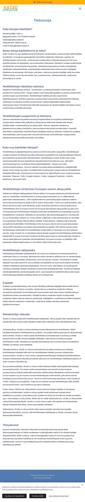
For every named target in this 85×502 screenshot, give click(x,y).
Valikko (80, 8)
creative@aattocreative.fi (13, 40)
